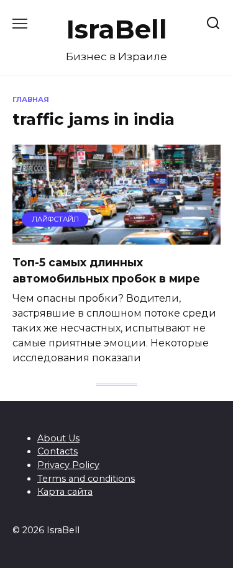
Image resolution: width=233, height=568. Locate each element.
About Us (58, 438)
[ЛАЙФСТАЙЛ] (116, 237)
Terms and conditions (86, 478)
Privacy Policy (68, 465)
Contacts (57, 451)
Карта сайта (65, 491)
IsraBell (116, 29)
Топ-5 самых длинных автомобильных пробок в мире (106, 270)
